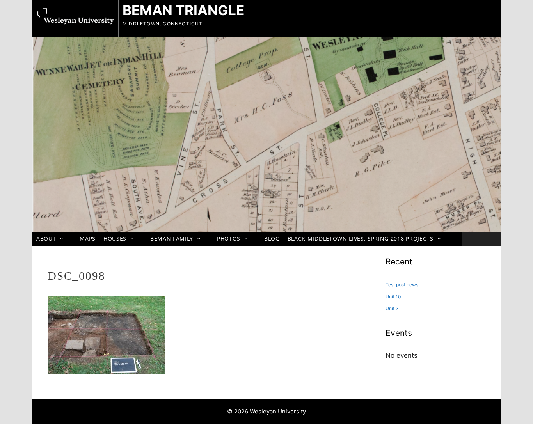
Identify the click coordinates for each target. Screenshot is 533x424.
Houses (114, 238)
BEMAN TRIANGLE (183, 10)
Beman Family (171, 238)
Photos (228, 238)
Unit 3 (392, 308)
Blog (272, 238)
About (46, 238)
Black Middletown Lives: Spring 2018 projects (361, 238)
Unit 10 (393, 297)
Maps (88, 238)
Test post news (402, 284)
